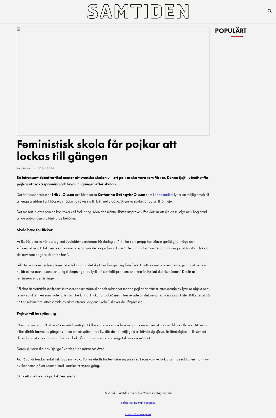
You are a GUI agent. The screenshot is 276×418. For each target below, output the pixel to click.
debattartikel (164, 194)
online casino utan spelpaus (138, 402)
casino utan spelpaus (138, 414)
